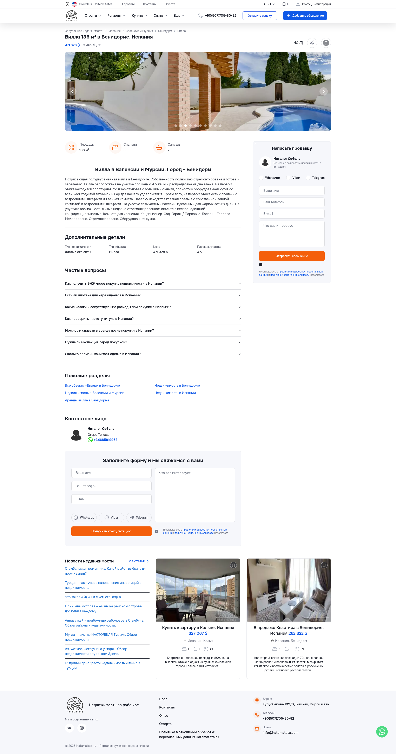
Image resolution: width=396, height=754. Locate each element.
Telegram (318, 178)
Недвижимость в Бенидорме (177, 385)
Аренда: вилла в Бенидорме (87, 400)
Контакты (149, 4)
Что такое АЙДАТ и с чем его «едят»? (94, 597)
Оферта (170, 4)
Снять (158, 15)
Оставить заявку (260, 16)
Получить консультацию (111, 531)
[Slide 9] (215, 125)
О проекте (128, 4)
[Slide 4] (190, 125)
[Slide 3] (185, 125)
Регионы (114, 15)
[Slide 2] (180, 125)
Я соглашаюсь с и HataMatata (195, 531)
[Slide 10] (220, 125)
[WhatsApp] (382, 732)
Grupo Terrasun (99, 435)
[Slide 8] (210, 125)
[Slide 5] (195, 125)
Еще (177, 15)
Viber (296, 178)
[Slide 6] (200, 125)
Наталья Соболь (101, 429)
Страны (91, 15)
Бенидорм (299, 641)
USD (267, 4)
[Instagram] (81, 728)
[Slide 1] (175, 125)
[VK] (69, 728)
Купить (137, 15)
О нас (163, 715)
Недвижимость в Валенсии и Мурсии (94, 393)
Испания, (195, 641)
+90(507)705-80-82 (278, 718)
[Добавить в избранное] (326, 43)
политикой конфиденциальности (194, 533)
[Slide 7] (205, 125)
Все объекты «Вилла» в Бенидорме (92, 385)
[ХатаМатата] (75, 705)
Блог (163, 699)
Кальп (208, 641)
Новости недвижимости (89, 561)
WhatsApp (272, 178)
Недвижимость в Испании (175, 393)
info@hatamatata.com (280, 733)
